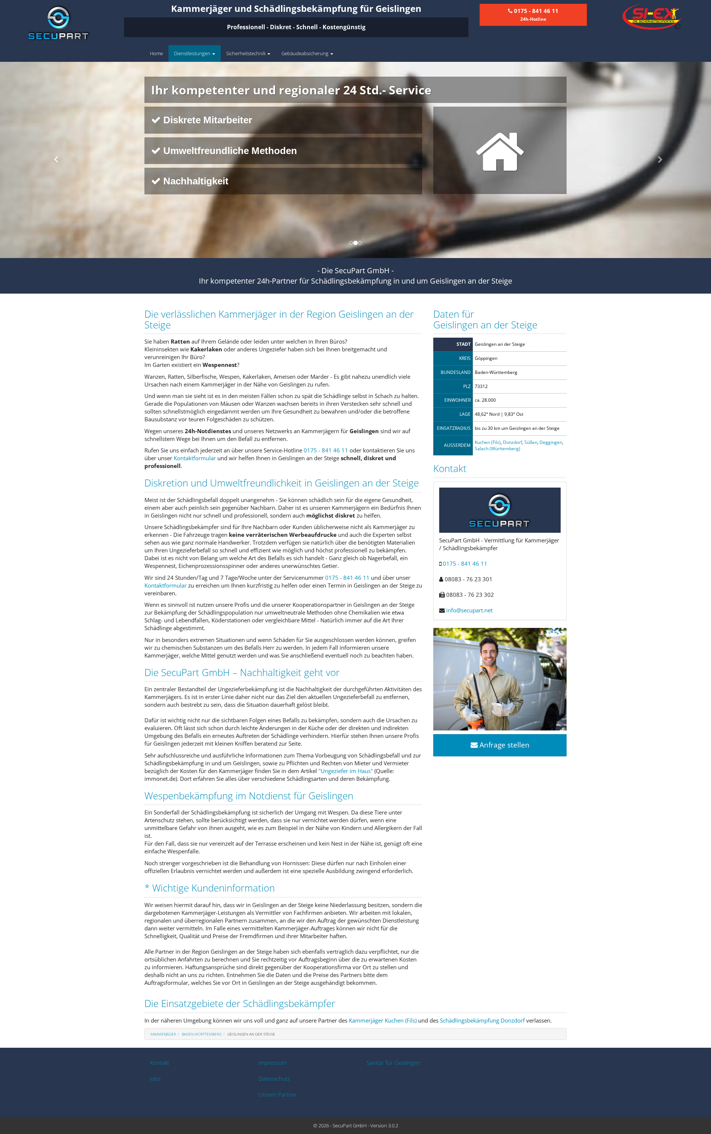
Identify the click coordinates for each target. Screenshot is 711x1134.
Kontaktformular (195, 458)
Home (156, 53)
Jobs (155, 1078)
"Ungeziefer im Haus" (345, 771)
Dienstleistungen (192, 53)
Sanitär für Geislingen (393, 1062)
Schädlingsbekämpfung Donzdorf (482, 1020)
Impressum (272, 1062)
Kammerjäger (163, 1034)
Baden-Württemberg (201, 1034)
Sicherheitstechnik (246, 53)
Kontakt (159, 1062)
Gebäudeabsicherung (305, 53)
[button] (53, 160)
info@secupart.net (469, 610)
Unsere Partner (277, 1094)
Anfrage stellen (504, 745)
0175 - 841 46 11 (326, 450)
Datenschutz (274, 1078)
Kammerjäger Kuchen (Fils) (383, 1020)
